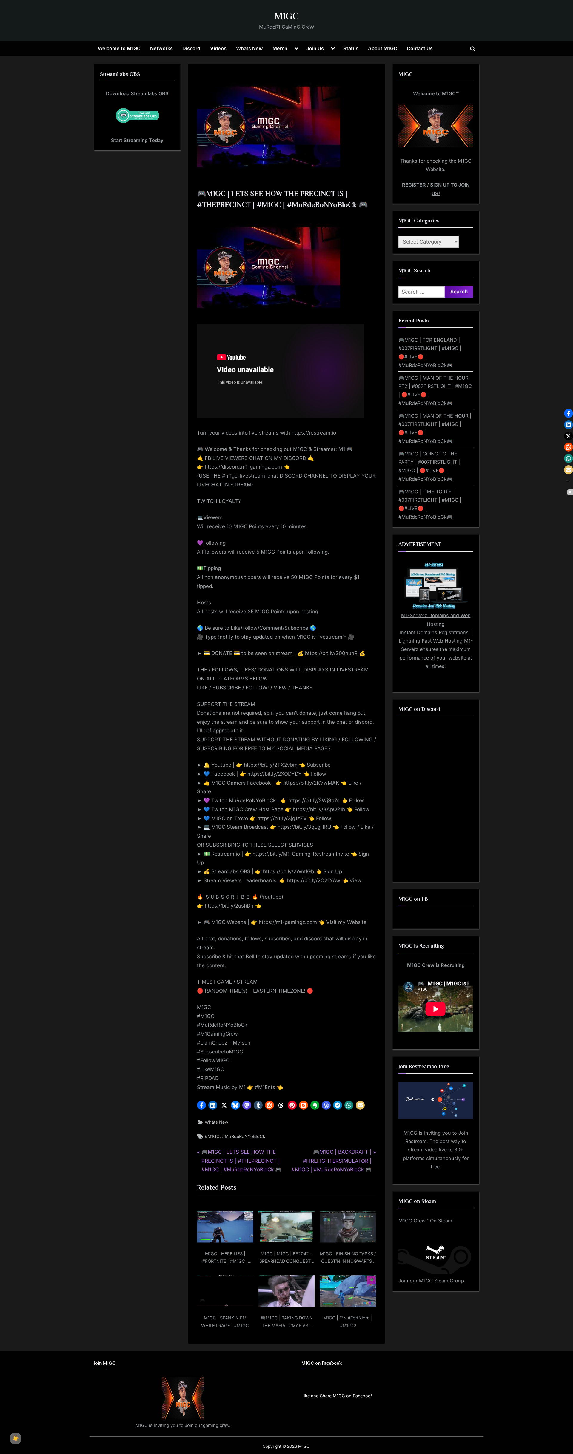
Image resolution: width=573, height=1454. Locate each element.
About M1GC (382, 48)
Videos (218, 48)
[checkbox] (15, 1438)
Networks (161, 48)
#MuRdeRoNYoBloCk (243, 1136)
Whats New (249, 48)
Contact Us (420, 48)
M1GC (287, 16)
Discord (191, 48)
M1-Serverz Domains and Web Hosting (436, 619)
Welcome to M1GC (119, 48)
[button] (201, 1105)
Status (350, 48)
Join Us (315, 48)
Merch (279, 48)
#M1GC (212, 1136)
